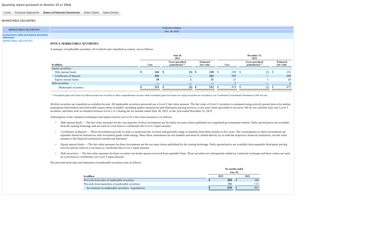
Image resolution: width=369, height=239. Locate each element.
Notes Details (111, 12)
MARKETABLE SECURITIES (17, 41)
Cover (7, 12)
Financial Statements (27, 12)
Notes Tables (91, 12)
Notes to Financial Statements (61, 12)
